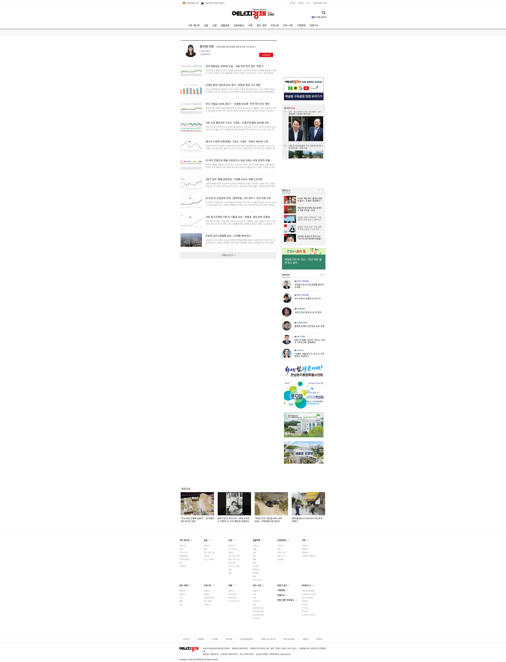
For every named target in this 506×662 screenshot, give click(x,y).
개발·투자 (280, 555)
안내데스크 (306, 585)
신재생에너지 (184, 555)
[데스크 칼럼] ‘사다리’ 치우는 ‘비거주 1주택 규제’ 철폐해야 (310, 341)
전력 (180, 562)
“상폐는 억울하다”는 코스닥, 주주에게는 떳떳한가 (309, 355)
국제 (250, 25)
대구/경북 (256, 618)
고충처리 (305, 601)
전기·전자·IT (232, 549)
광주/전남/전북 (258, 611)
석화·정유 (231, 562)
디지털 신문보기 (321, 17)
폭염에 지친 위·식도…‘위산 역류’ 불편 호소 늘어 (303, 261)
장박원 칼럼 (301, 309)
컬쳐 (254, 576)
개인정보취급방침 (308, 590)
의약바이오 (257, 569)
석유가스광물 (184, 559)
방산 (229, 573)
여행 (254, 562)
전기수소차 (183, 552)
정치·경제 (261, 25)
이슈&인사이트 (302, 322)
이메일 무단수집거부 (268, 639)
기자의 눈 (300, 350)
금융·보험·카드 (209, 552)
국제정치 (305, 549)
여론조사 (182, 594)
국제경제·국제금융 (308, 555)
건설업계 (280, 559)
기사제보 (300, 3)
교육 (254, 597)
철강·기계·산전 (234, 559)
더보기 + (322, 274)
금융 (206, 25)
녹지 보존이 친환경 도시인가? (308, 298)
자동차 (230, 552)
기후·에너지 (194, 25)
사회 (254, 594)
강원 (254, 604)
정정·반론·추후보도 (285, 600)
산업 (214, 25)
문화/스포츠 (282, 585)
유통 (254, 552)
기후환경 (182, 566)
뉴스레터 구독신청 (308, 614)
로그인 (308, 3)
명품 (254, 559)
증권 (205, 549)
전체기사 (314, 25)
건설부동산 (238, 25)
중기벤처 (256, 566)
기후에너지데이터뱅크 (214, 3)
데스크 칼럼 (301, 336)
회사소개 (186, 639)
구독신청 (292, 3)
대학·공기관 (257, 579)
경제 (180, 601)
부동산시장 (281, 552)
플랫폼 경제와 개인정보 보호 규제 (309, 326)
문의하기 (305, 611)
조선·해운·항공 (234, 555)
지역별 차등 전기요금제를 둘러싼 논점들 (309, 285)
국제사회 (305, 552)
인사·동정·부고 (234, 601)
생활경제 (225, 25)
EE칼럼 (206, 594)
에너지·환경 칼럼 (302, 281)
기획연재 (301, 25)
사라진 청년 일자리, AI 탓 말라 (308, 312)
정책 (180, 549)
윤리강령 (229, 639)
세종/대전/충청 (258, 608)
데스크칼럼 (208, 601)
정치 (180, 597)
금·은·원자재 (208, 559)
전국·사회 (288, 25)
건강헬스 (256, 573)
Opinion (286, 274)
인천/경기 (256, 601)
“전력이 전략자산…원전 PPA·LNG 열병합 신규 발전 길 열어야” (305, 154)
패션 (254, 555)
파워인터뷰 (232, 594)
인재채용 (200, 639)
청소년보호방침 (307, 597)
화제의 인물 (232, 597)
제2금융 (206, 555)
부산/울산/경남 (258, 614)
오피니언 (275, 25)
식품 (254, 549)
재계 (229, 569)
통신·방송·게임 (234, 566)
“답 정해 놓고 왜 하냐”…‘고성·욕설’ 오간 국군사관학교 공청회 (305, 129)
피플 (230, 585)
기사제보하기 (266, 55)
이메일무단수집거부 (309, 594)
